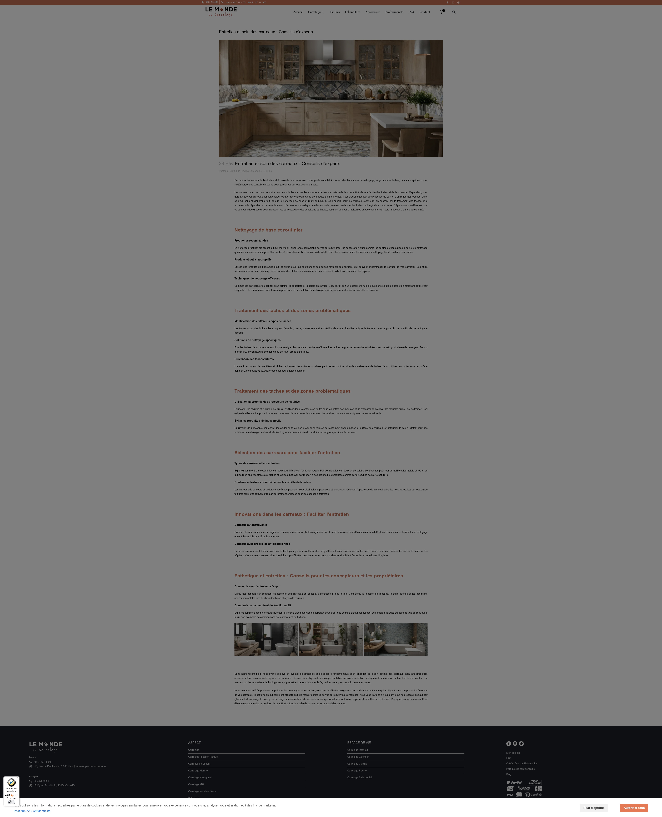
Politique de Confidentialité (32, 811)
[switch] (11, 802)
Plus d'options (594, 808)
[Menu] (17, 778)
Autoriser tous (634, 808)
